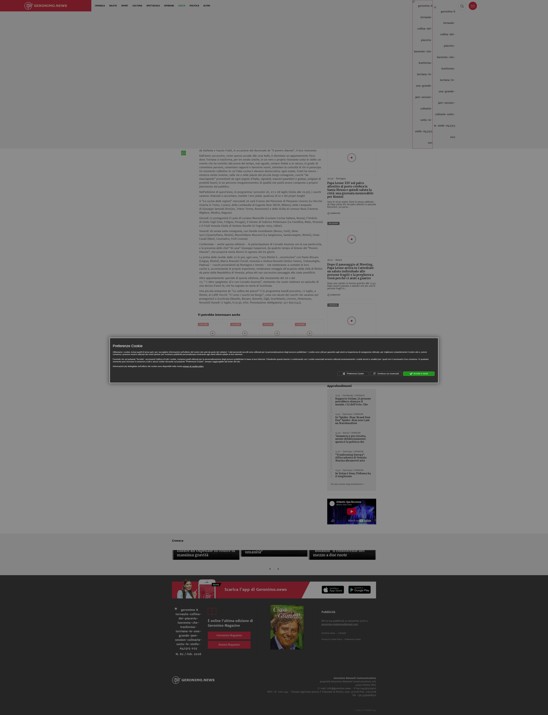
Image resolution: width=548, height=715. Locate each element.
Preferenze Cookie (355, 373)
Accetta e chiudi (420, 373)
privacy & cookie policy (193, 366)
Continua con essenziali (388, 373)
